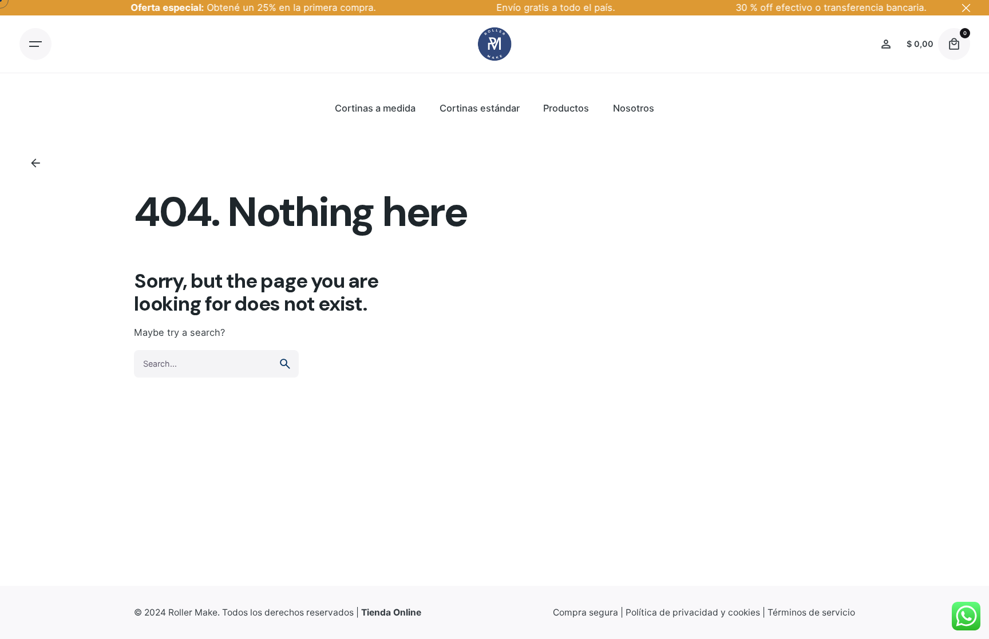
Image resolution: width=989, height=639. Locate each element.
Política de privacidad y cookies (693, 612)
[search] (285, 364)
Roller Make (192, 612)
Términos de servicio (811, 612)
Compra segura (585, 612)
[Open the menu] (35, 44)
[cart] (954, 44)
